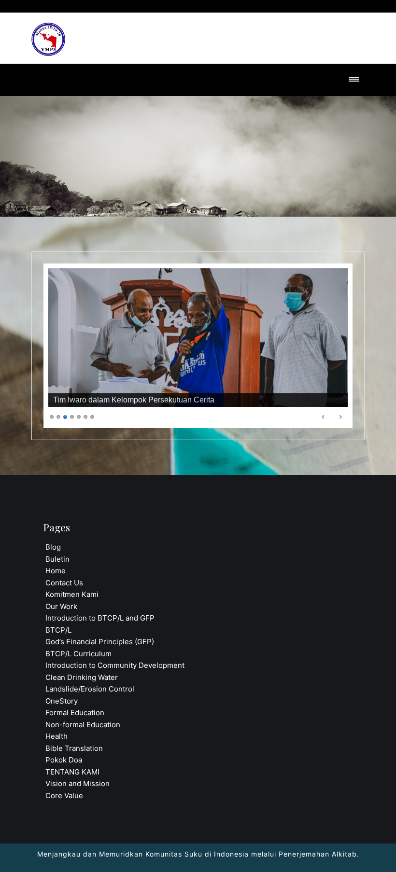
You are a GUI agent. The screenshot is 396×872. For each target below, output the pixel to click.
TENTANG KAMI (72, 771)
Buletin (57, 559)
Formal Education (74, 712)
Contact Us (64, 582)
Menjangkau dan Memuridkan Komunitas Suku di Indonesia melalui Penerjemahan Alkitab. (198, 854)
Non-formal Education (82, 724)
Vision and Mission (77, 783)
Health (56, 736)
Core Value (64, 795)
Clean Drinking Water (81, 677)
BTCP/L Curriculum (78, 653)
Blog (53, 547)
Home (55, 570)
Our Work (61, 606)
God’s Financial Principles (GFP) (99, 641)
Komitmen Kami (72, 594)
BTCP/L (58, 630)
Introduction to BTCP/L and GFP (100, 618)
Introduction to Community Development (114, 665)
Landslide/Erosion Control (89, 688)
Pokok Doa (63, 759)
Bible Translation (74, 748)
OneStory (61, 701)
